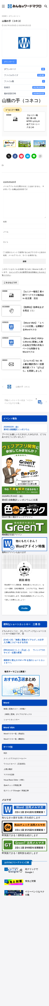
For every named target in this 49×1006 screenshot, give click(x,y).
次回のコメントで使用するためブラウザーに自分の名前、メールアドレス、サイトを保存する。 (24, 253)
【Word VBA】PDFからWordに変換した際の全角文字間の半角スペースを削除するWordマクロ (33, 345)
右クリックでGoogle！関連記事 (16, 790)
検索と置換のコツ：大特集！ (15, 708)
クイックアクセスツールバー (15, 758)
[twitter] (8, 156)
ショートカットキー (11, 719)
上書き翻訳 (8, 769)
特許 (5, 753)
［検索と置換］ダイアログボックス (18, 714)
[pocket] (21, 156)
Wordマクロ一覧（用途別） (15, 733)
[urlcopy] (40, 156)
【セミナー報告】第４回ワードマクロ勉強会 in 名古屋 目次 (33, 295)
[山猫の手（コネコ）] (27, 156)
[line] (33, 156)
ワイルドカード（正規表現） (15, 763)
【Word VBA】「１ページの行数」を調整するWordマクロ (33, 326)
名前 (5, 222)
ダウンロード (9, 62)
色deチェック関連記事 (12, 785)
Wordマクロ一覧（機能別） (15, 738)
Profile (24, 608)
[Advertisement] (23, 919)
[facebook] (15, 156)
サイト (5, 242)
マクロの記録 (9, 774)
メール (5, 232)
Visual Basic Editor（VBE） (14, 779)
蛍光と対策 (30, 881)
